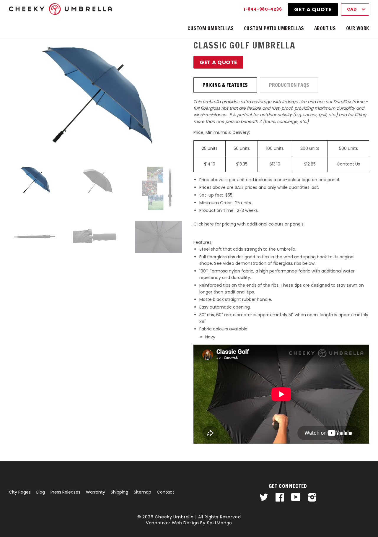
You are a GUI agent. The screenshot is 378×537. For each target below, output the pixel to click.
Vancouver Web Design (172, 523)
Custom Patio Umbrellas (274, 28)
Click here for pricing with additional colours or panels (248, 224)
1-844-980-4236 (263, 9)
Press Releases (65, 492)
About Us (325, 28)
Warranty (95, 492)
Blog (40, 492)
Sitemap (142, 492)
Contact (165, 492)
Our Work (357, 28)
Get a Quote (313, 9)
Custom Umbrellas (211, 28)
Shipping (119, 492)
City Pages (20, 492)
